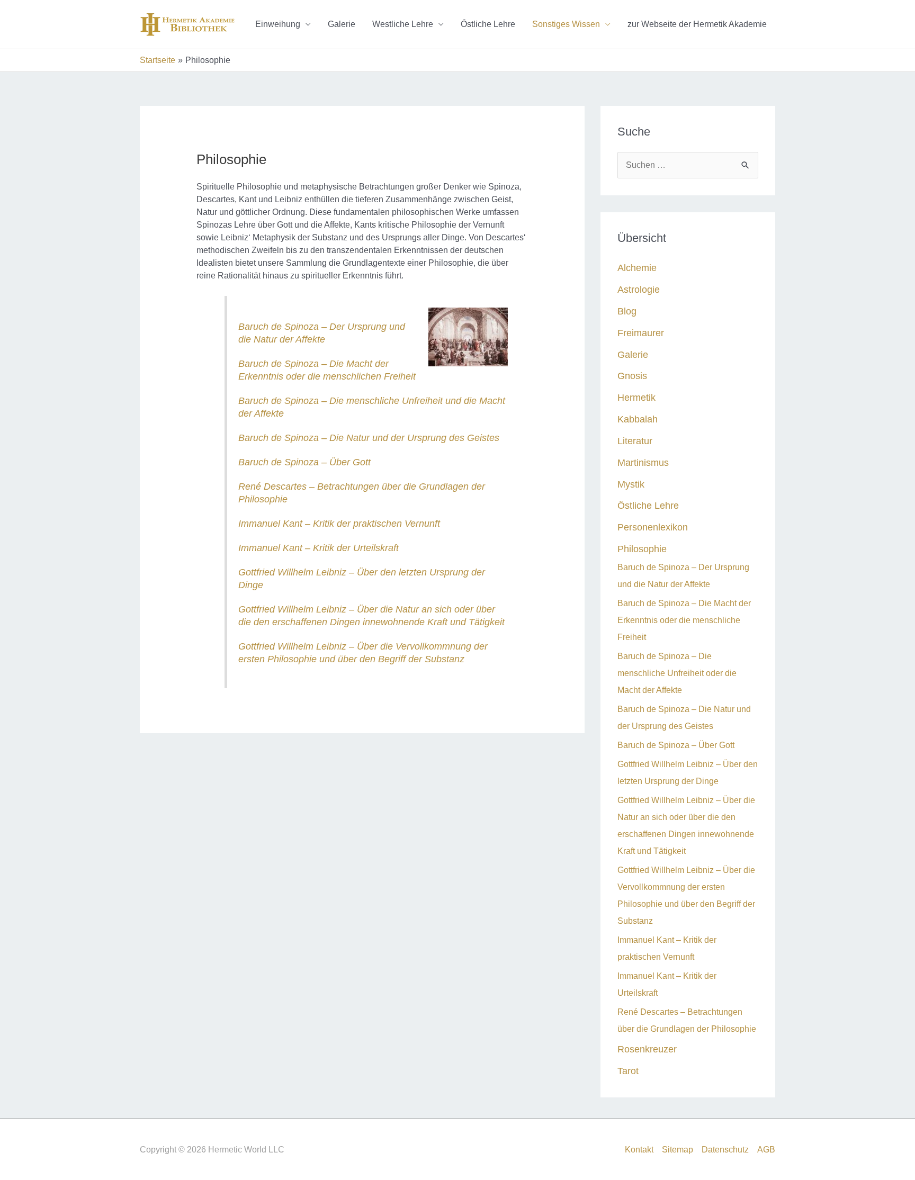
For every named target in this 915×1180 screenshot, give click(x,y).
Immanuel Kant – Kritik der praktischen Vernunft (339, 523)
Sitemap (677, 1149)
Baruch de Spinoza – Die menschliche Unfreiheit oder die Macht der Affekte (677, 673)
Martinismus (643, 462)
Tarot (628, 1070)
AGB (766, 1149)
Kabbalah (637, 419)
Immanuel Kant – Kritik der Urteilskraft (318, 548)
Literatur (634, 440)
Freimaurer (640, 332)
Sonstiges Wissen (566, 24)
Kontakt (639, 1149)
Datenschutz (725, 1149)
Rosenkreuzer (647, 1049)
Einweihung (277, 24)
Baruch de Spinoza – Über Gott (304, 462)
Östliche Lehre (488, 24)
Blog (626, 311)
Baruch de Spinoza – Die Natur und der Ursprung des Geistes (368, 438)
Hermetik (636, 397)
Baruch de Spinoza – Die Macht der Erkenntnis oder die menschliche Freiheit (684, 620)
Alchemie (637, 267)
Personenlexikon (652, 527)
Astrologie (638, 289)
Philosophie (642, 548)
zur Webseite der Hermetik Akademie (697, 24)
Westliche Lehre (402, 24)
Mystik (630, 484)
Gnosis (632, 375)
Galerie (341, 24)
